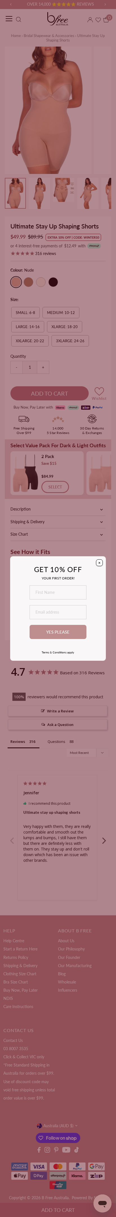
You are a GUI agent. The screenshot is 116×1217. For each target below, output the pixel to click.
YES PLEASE (58, 631)
